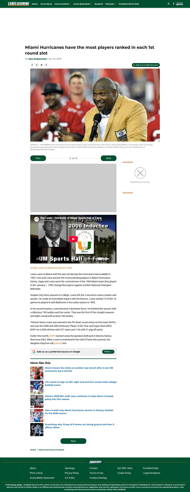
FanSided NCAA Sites (129, 4)
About (35, 4)
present (58, 343)
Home (33, 450)
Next (108, 158)
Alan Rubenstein (37, 59)
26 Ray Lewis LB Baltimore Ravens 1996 (51, 267)
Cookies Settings (98, 477)
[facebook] (173, 4)
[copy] (46, 65)
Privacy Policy (72, 473)
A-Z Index (70, 477)
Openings (70, 468)
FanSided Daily (150, 468)
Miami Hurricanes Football (51, 450)
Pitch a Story (36, 473)
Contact (93, 468)
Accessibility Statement (42, 477)
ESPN (52, 335)
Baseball (99, 4)
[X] (169, 4)
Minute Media (16, 485)
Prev (38, 158)
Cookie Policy (124, 473)
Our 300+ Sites (125, 468)
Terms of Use (96, 473)
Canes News (46, 4)
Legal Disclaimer (151, 473)
